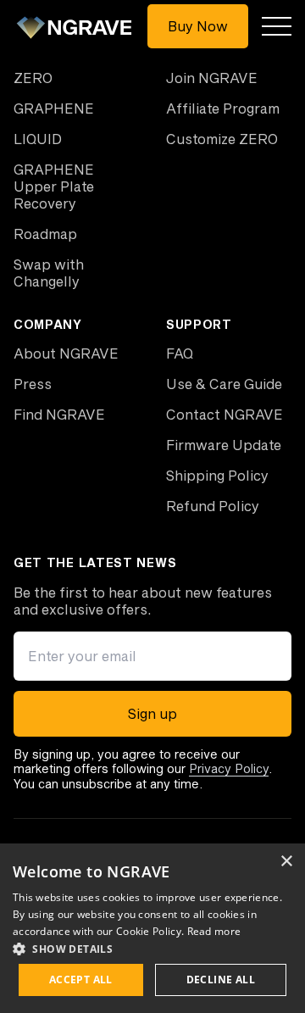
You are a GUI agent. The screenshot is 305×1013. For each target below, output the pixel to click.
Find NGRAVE (59, 414)
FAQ (179, 353)
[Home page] (77, 26)
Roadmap (45, 233)
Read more (214, 931)
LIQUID (38, 139)
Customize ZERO (222, 139)
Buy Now (198, 26)
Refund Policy (212, 506)
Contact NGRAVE (224, 414)
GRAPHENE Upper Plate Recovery (54, 186)
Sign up (152, 713)
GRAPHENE (54, 108)
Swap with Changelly (49, 272)
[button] (152, 948)
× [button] (286, 861)
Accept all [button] (81, 979)
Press (33, 384)
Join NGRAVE (212, 78)
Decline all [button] (220, 979)
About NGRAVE (66, 353)
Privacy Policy (229, 768)
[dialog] (152, 928)
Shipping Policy (217, 475)
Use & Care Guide (224, 384)
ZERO (33, 78)
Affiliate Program (223, 108)
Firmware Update (223, 445)
